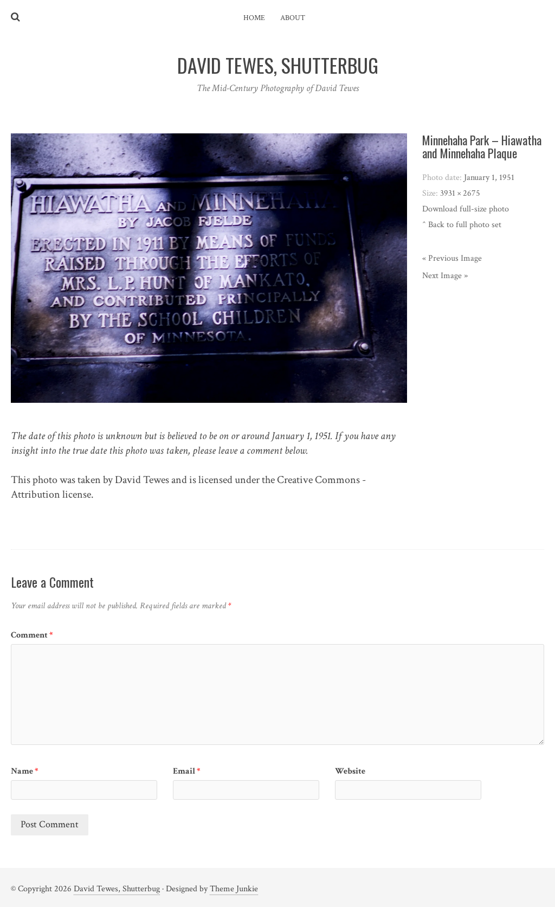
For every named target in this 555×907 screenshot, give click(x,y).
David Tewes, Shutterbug (117, 889)
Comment (32, 635)
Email (187, 771)
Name (24, 771)
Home (254, 18)
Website (350, 771)
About (292, 18)
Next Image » (445, 275)
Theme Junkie (234, 889)
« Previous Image (452, 258)
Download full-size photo (465, 209)
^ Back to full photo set (461, 224)
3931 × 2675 (460, 193)
